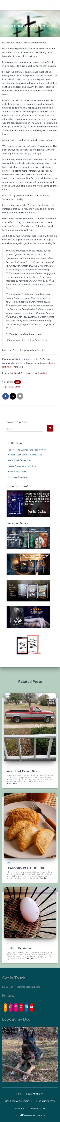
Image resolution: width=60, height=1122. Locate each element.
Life (17, 382)
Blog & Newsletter (45, 1101)
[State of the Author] (30, 912)
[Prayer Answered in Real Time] (30, 825)
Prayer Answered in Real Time (22, 466)
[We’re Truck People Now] (30, 727)
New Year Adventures (18, 477)
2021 (10, 386)
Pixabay (42, 373)
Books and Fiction (35, 1094)
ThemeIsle (40, 1115)
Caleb (17, 386)
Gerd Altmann (22, 373)
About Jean (19, 1108)
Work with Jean (38, 1108)
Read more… (13, 784)
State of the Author (17, 471)
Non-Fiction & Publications (18, 1101)
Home (18, 1094)
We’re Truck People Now (19, 460)
